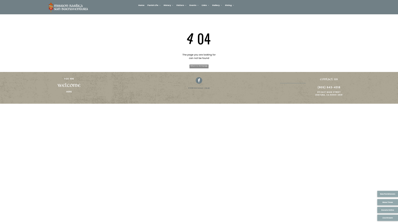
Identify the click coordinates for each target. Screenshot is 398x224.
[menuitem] (141, 5)
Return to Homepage (199, 66)
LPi (209, 88)
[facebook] (199, 80)
